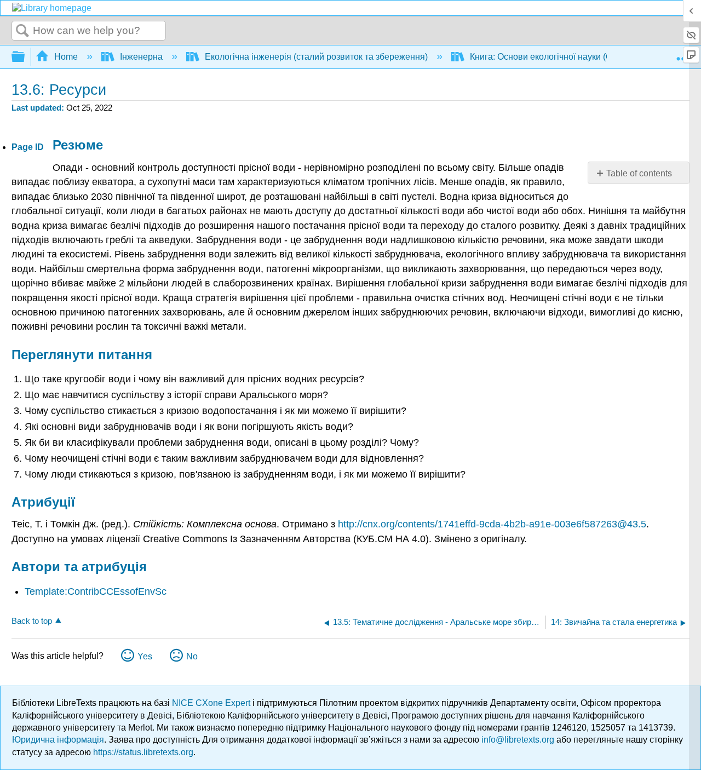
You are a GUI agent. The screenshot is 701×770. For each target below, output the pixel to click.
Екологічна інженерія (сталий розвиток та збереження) (316, 56)
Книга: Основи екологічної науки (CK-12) (552, 56)
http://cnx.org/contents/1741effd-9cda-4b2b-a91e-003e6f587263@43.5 (492, 524)
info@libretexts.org (517, 739)
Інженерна (141, 56)
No (192, 656)
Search (22, 31)
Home (66, 56)
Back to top (32, 620)
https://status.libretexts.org (143, 752)
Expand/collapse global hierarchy (25, 57)
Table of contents (639, 173)
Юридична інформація (58, 739)
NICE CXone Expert (212, 703)
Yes (144, 656)
